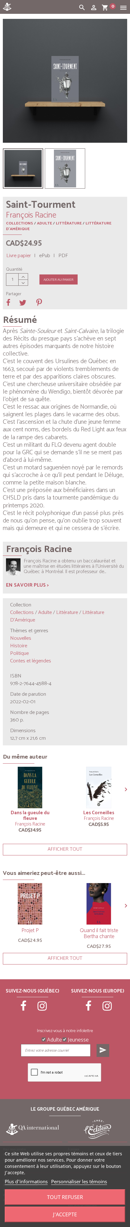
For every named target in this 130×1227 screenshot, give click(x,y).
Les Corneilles (98, 813)
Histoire (18, 646)
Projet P (30, 930)
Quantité (14, 270)
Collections (19, 223)
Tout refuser (65, 1197)
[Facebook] (23, 1008)
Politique (19, 653)
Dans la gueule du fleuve (30, 815)
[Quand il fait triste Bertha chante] (99, 904)
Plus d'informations (26, 1181)
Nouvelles (20, 638)
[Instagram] (42, 1008)
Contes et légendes (30, 661)
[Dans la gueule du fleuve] (30, 787)
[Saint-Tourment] (23, 168)
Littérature (69, 223)
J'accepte (65, 1214)
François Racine (30, 824)
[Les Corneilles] (99, 787)
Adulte (44, 223)
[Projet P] (30, 904)
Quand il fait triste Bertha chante (99, 933)
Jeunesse (78, 1039)
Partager (13, 294)
